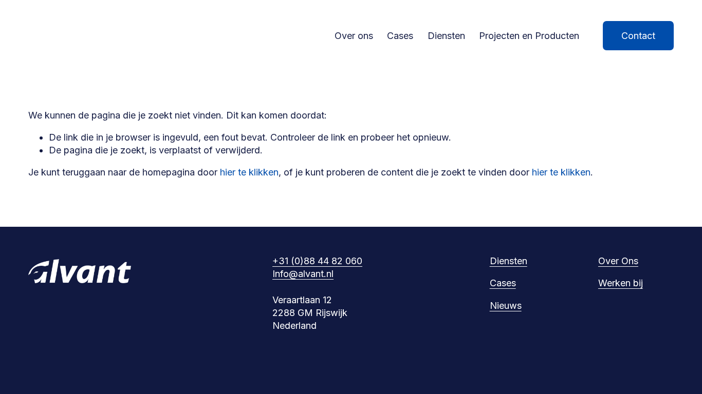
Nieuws (506, 305)
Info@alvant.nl (303, 273)
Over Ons (618, 260)
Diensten (446, 35)
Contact (638, 35)
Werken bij (620, 283)
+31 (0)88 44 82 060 (317, 260)
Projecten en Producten (529, 35)
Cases (400, 35)
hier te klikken (249, 172)
